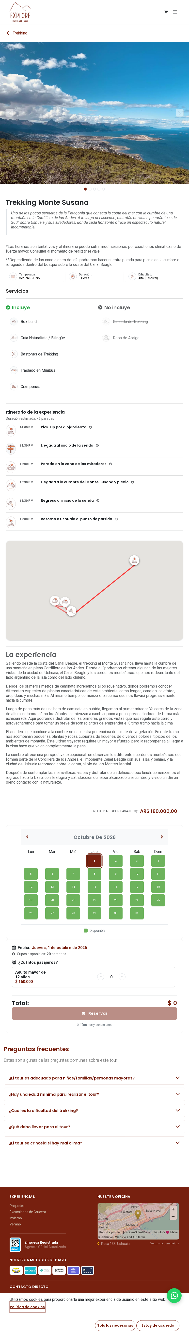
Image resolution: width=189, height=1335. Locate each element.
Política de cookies (27, 1306)
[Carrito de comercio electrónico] (165, 11)
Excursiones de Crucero (28, 1212)
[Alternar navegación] (174, 11)
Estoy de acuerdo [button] (158, 1325)
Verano (15, 1224)
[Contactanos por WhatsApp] (174, 1295)
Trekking (19, 33)
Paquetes (17, 1206)
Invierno (16, 1218)
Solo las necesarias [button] (115, 1325)
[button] (9, 113)
